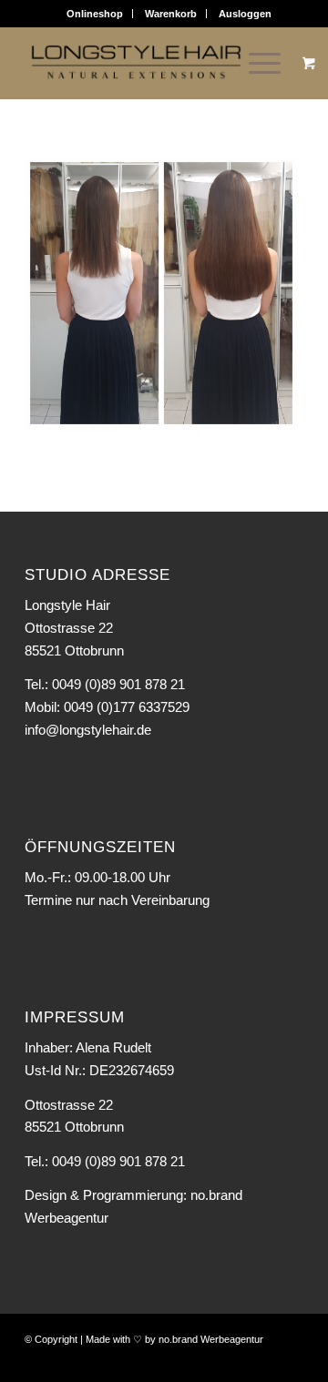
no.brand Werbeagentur (211, 1339)
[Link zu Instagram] (289, 1359)
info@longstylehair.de (88, 729)
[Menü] (256, 62)
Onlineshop (95, 13)
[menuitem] (95, 13)
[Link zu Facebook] (262, 1359)
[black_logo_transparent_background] (136, 62)
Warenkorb (171, 13)
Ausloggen (245, 13)
